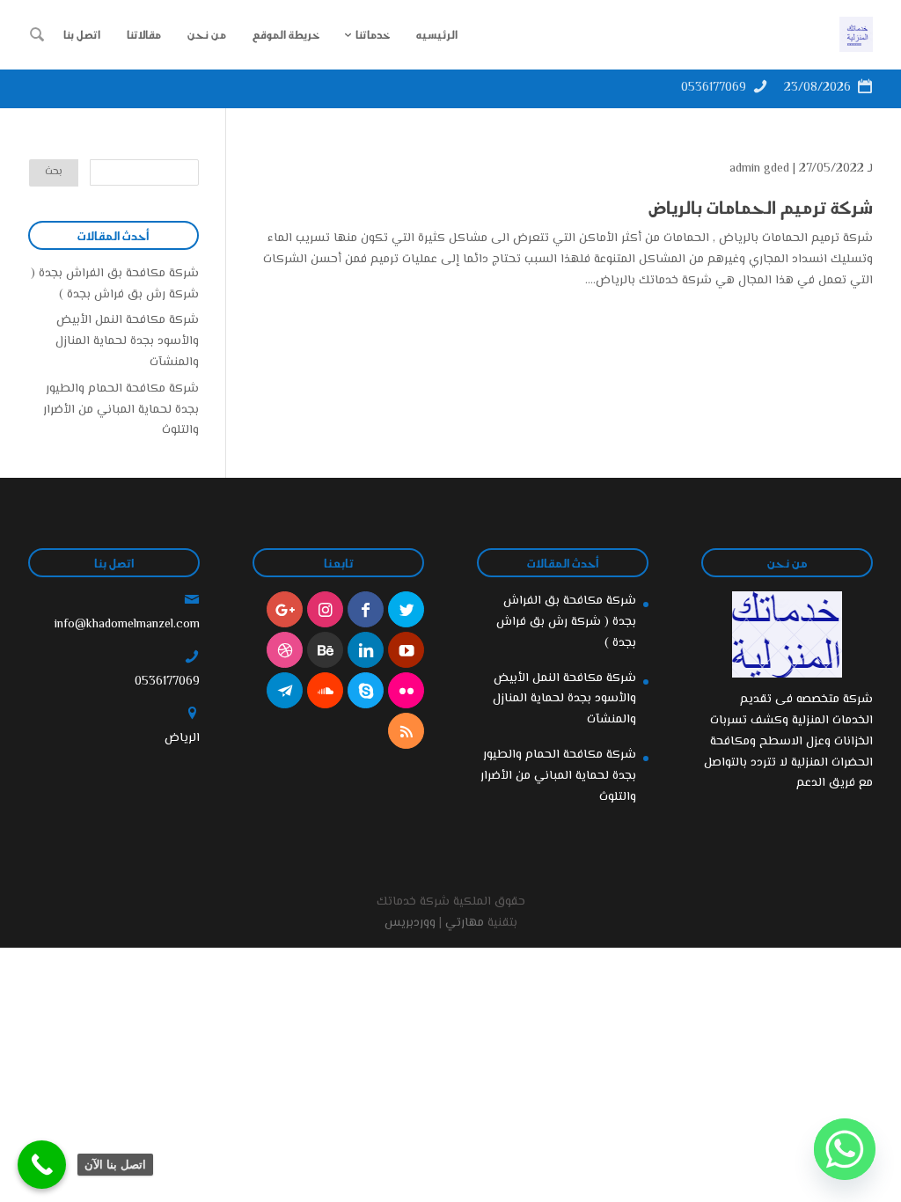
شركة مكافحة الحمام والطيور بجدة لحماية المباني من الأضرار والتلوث (121, 410)
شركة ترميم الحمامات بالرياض (760, 207)
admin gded (759, 169)
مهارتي (464, 923)
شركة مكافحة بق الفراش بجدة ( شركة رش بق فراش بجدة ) (115, 284)
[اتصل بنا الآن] (42, 1164)
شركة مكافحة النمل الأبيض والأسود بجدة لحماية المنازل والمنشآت (127, 341)
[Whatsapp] (844, 1149)
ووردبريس (410, 923)
